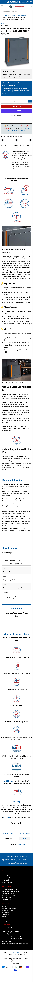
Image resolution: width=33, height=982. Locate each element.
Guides (4, 919)
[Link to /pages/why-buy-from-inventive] (24, 203)
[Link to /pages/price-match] (24, 190)
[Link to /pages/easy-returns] (16, 217)
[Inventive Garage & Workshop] (16, 6)
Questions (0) (24, 838)
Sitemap (4, 916)
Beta (2, 23)
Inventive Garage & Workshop (15, 953)
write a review (20, 844)
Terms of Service (7, 882)
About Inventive (6, 874)
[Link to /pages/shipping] (9, 190)
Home (7, 15)
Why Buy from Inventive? (9, 908)
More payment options (16, 115)
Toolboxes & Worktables (9, 895)
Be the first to (16, 844)
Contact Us (5, 876)
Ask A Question (25, 833)
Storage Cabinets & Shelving (10, 891)
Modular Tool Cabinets (19, 15)
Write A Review (8, 833)
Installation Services (8, 910)
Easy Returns (5, 912)
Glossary (4, 921)
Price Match (5, 914)
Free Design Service (7, 878)
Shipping (4, 906)
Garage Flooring (6, 899)
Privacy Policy (6, 880)
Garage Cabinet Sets (8, 893)
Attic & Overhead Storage (9, 889)
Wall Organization (7, 897)
